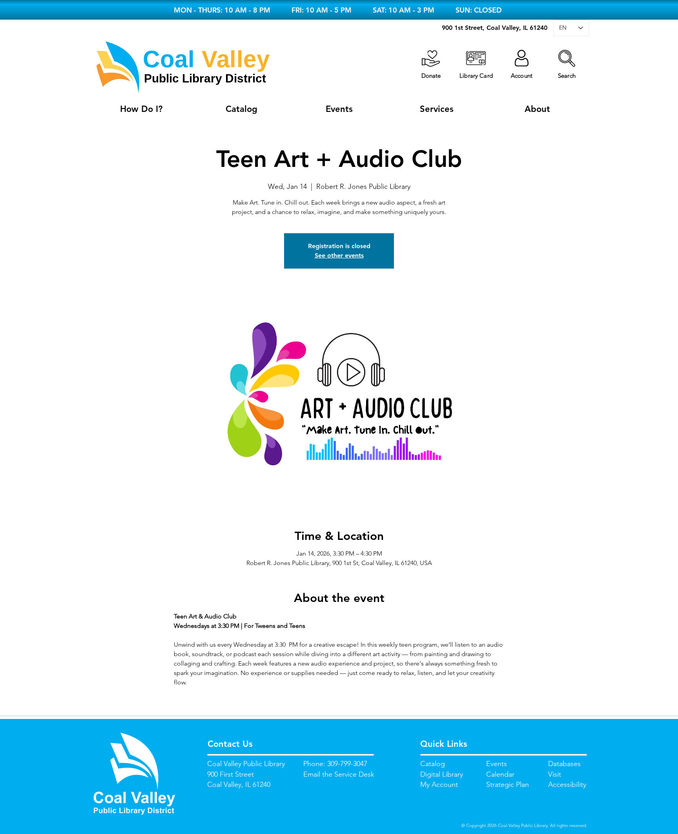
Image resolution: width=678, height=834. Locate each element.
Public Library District (205, 78)
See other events (339, 255)
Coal (169, 59)
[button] (566, 58)
